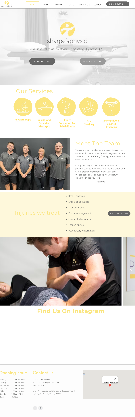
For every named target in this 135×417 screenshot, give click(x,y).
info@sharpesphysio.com (49, 382)
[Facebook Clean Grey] (35, 408)
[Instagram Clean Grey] (40, 408)
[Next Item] (131, 271)
